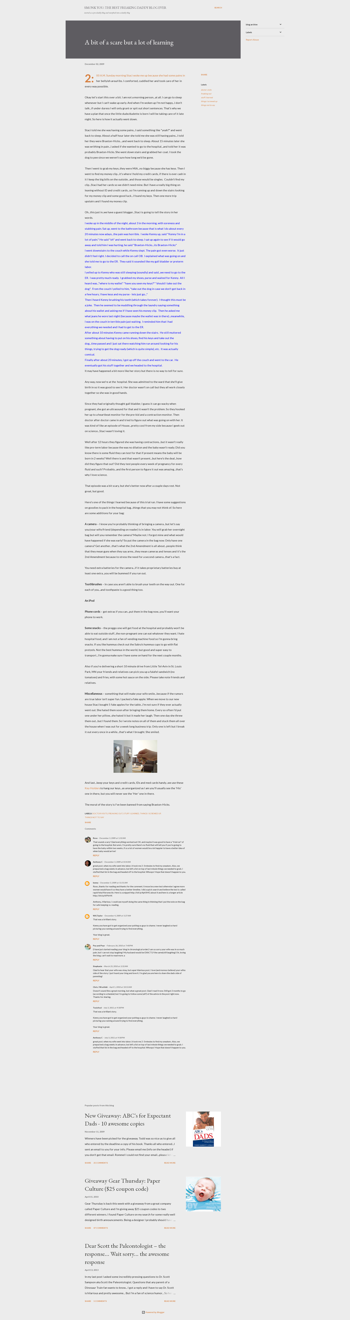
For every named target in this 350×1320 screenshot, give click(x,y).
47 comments (101, 1228)
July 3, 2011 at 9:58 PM (114, 1008)
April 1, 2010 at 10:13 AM (121, 987)
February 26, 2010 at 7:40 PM (120, 945)
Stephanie (97, 966)
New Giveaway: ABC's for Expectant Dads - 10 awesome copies (128, 1119)
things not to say (208, 105)
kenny (95, 883)
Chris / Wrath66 (100, 987)
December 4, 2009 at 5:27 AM (118, 915)
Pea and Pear (99, 945)
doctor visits (206, 90)
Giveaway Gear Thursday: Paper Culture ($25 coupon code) (122, 1185)
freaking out (206, 93)
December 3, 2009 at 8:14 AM (118, 862)
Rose (95, 838)
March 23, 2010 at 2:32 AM (116, 966)
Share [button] (204, 74)
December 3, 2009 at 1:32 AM (113, 838)
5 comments (100, 1301)
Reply (96, 855)
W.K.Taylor (98, 915)
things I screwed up (209, 101)
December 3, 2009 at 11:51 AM (114, 883)
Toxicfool (97, 1008)
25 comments (101, 1163)
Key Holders (92, 788)
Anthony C (98, 862)
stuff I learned (207, 97)
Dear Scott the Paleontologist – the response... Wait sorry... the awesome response (127, 1254)
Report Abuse (252, 39)
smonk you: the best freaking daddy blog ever (125, 7)
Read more (170, 1163)
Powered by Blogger (154, 1312)
